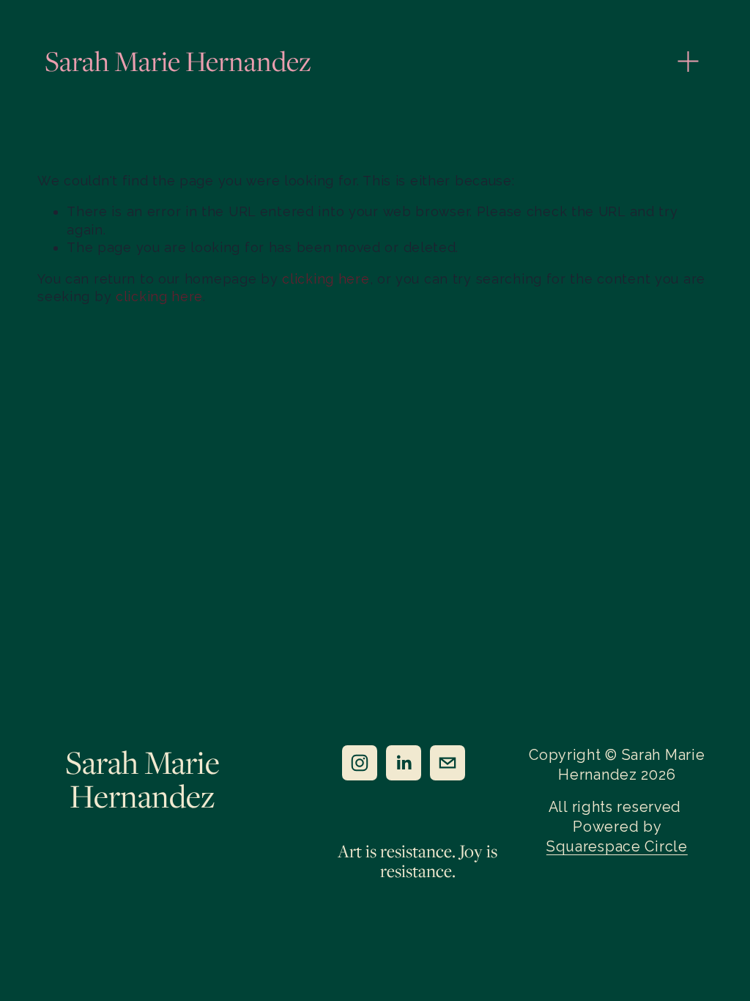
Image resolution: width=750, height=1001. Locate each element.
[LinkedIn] (403, 762)
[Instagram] (359, 762)
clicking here (325, 279)
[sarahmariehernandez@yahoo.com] (447, 762)
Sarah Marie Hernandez (178, 61)
